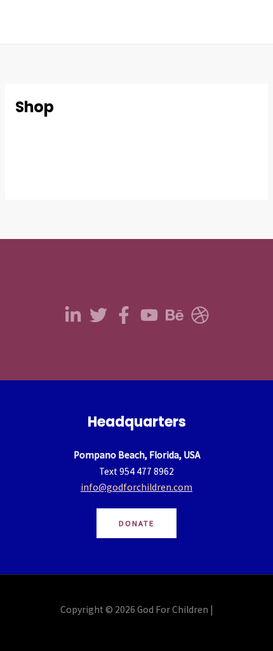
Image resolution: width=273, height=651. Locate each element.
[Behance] (174, 315)
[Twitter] (98, 315)
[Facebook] (124, 315)
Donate (136, 523)
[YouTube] (149, 315)
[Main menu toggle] (246, 21)
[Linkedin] (73, 315)
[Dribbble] (200, 315)
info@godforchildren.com (136, 487)
